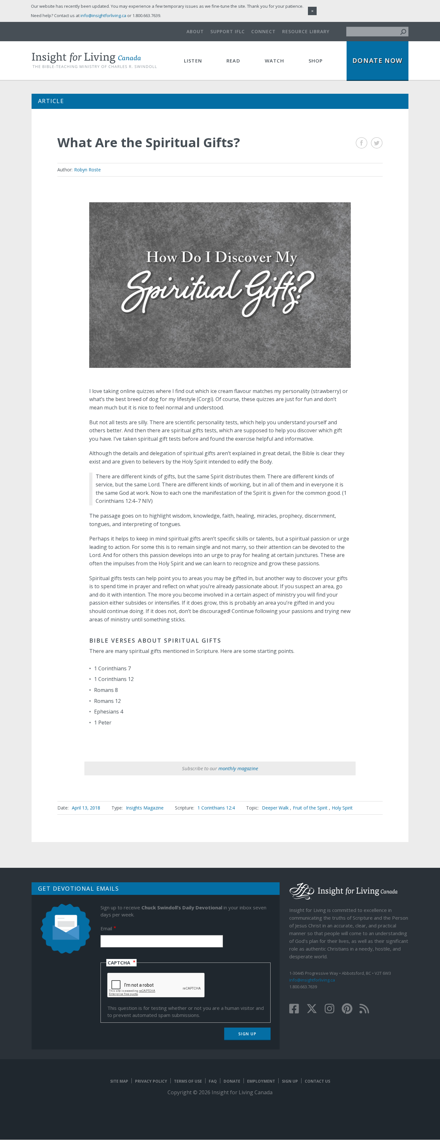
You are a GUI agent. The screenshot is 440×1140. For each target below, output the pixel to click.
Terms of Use (188, 1081)
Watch (274, 60)
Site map (119, 1081)
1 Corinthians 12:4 (216, 808)
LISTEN (193, 60)
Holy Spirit (342, 808)
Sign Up (290, 1081)
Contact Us (317, 1081)
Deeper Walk (275, 808)
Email (106, 928)
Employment (261, 1081)
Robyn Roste (87, 170)
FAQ (213, 1081)
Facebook (362, 142)
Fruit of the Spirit (310, 808)
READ (233, 60)
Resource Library (306, 31)
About (195, 31)
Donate (232, 1081)
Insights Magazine (145, 808)
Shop (316, 60)
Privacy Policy (151, 1081)
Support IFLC (227, 31)
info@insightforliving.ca (312, 980)
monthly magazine (238, 768)
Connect (263, 31)
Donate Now (377, 60)
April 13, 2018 (86, 808)
